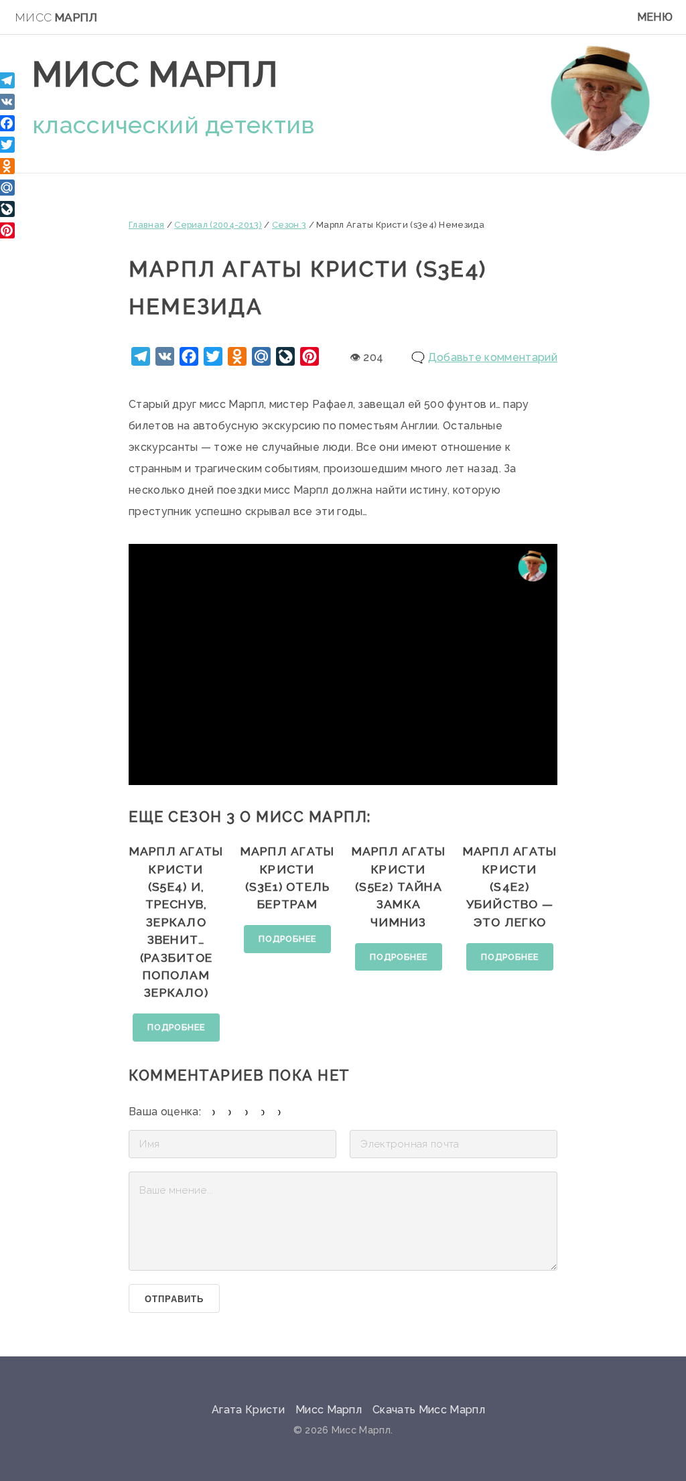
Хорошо (263, 1111)
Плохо (230, 1111)
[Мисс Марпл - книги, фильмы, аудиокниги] (600, 97)
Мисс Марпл (155, 74)
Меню (655, 17)
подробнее (175, 1027)
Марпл (56, 17)
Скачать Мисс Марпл (428, 1409)
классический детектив (173, 125)
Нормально (247, 1111)
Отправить (174, 1299)
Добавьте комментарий (492, 357)
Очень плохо (214, 1111)
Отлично (279, 1111)
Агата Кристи (248, 1409)
